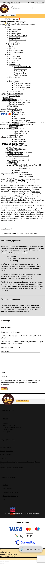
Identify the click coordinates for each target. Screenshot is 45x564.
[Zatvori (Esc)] (8, 561)
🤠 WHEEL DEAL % (12, 23)
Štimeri (11, 147)
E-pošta (4, 376)
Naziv (3, 372)
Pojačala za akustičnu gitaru (19, 102)
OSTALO (8, 152)
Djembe (17, 170)
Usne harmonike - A (21, 158)
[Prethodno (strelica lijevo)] (1, 563)
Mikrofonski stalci (20, 145)
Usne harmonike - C (21, 156)
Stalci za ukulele (20, 141)
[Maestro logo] (37, 529)
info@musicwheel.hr (13, 3)
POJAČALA (9, 98)
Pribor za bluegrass (16, 125)
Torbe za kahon (24, 168)
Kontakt (5, 423)
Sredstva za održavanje (17, 150)
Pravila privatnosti (6, 451)
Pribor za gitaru (14, 108)
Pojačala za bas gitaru (17, 104)
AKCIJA (7, 25)
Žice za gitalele (14, 96)
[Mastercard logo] (28, 529)
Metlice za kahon (24, 166)
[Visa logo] (15, 529)
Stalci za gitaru (19, 118)
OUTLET (12, 179)
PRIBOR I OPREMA (11, 106)
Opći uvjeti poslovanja (10, 496)
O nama (5, 419)
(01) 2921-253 (39, 3)
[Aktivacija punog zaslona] (3, 561)
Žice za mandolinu (16, 94)
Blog (4, 499)
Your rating (5, 347)
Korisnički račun (5, 447)
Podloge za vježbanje (26, 176)
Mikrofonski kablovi (21, 133)
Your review (6, 351)
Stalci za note (19, 143)
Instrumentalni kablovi (22, 131)
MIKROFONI (13, 127)
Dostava (5, 485)
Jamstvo (3, 458)
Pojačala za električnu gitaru (19, 100)
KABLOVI (12, 129)
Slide (15, 116)
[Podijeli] (5, 561)
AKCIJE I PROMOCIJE (12, 21)
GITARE (7, 27)
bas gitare (36, 192)
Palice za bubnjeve (25, 174)
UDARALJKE (13, 162)
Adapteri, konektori (16, 135)
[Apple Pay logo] (29, 536)
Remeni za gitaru (20, 114)
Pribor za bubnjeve (21, 172)
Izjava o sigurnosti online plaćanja (11, 468)
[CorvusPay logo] (25, 542)
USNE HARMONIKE (16, 154)
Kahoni (16, 164)
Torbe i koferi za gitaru (22, 121)
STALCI (11, 137)
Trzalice (16, 123)
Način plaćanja (7, 488)
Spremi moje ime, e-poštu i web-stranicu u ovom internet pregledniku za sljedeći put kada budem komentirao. (20, 383)
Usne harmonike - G (21, 160)
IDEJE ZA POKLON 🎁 (12, 19)
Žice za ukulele (14, 92)
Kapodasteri (18, 110)
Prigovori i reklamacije (10, 492)
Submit (4, 389)
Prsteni (11, 181)
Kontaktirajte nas (22, 400)
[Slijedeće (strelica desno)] (3, 563)
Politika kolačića (5, 454)
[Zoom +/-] (1, 561)
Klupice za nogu (20, 112)
